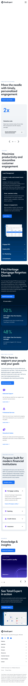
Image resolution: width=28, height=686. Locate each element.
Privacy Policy (8, 670)
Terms (2, 670)
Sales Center (9, 9)
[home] (6, 2)
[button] (25, 2)
